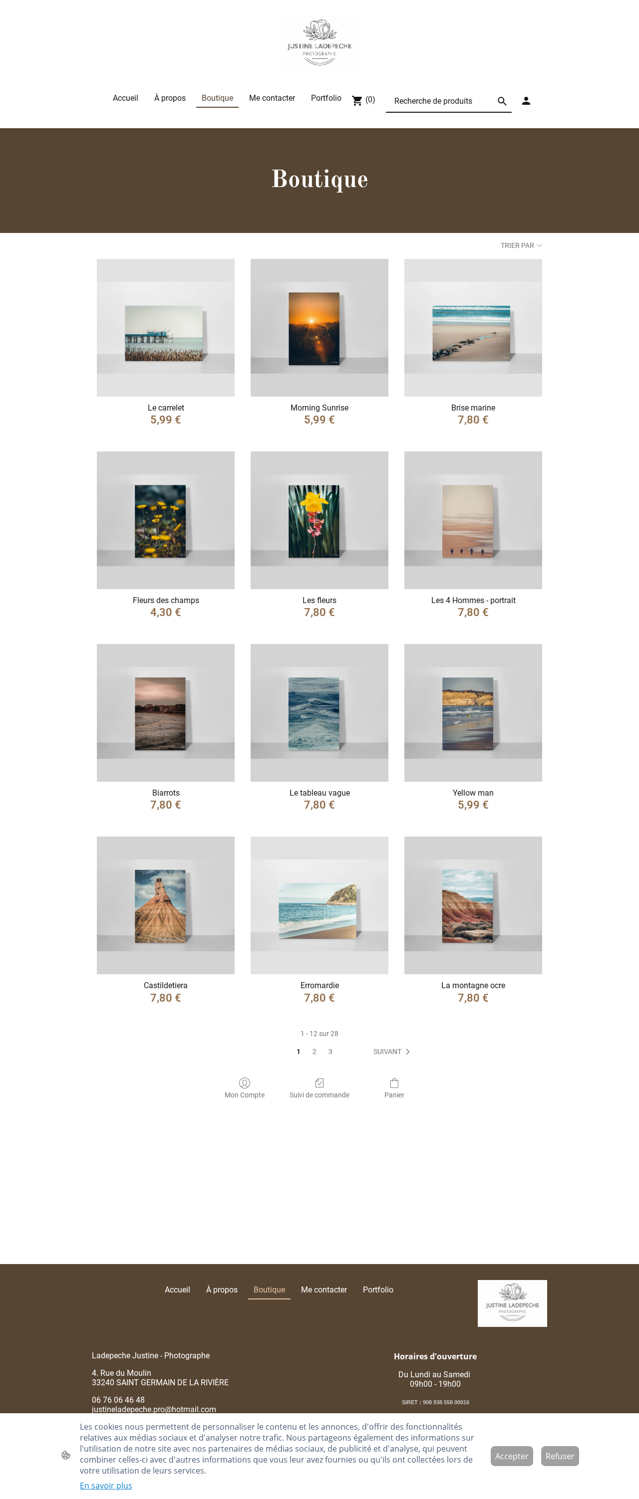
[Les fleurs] (319, 520)
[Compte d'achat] (526, 101)
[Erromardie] (319, 905)
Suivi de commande (319, 1095)
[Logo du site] (320, 43)
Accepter (512, 1456)
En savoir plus (106, 1485)
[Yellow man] (473, 713)
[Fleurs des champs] (166, 520)
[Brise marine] (473, 328)
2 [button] (315, 1052)
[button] (502, 101)
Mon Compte (245, 1095)
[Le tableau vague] (319, 713)
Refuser (560, 1456)
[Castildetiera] (166, 905)
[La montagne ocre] (473, 905)
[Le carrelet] (166, 328)
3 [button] (330, 1052)
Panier (394, 1095)
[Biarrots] (166, 713)
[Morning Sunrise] (319, 328)
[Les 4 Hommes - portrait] (473, 520)
